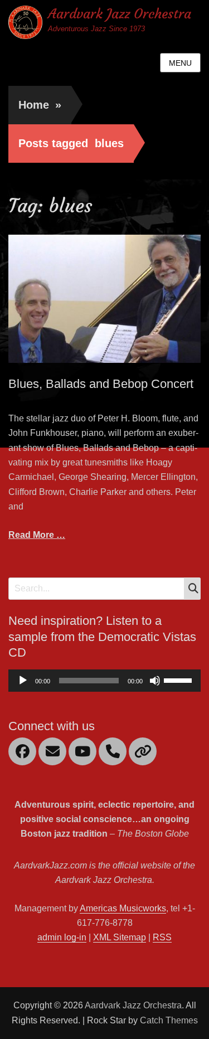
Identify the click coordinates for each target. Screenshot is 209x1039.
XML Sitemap (119, 937)
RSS (162, 937)
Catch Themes (169, 1020)
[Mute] (155, 680)
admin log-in (61, 937)
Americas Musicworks (123, 908)
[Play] (22, 680)
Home (39, 105)
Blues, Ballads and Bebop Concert (100, 384)
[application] (104, 680)
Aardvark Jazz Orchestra (119, 14)
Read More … (36, 535)
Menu (180, 63)
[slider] (179, 679)
